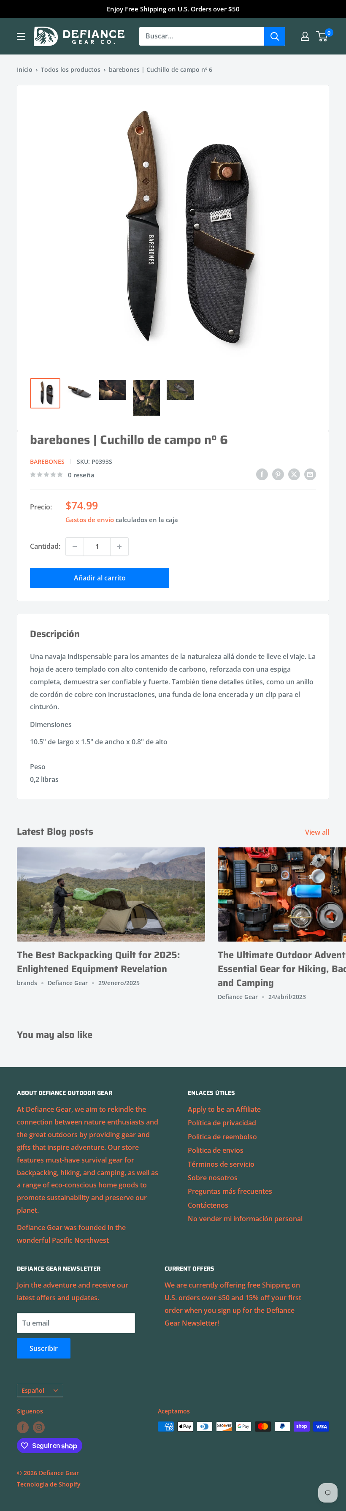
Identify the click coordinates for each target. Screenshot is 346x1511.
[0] (322, 36)
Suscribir (44, 1348)
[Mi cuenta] (305, 36)
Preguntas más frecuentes (230, 1191)
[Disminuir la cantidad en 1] (75, 546)
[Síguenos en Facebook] (23, 1427)
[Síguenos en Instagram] (39, 1427)
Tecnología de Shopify (49, 1484)
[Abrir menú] (21, 36)
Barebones (47, 461)
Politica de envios (215, 1150)
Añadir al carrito (100, 578)
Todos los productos (70, 69)
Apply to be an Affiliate (224, 1109)
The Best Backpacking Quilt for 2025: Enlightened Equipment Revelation (98, 961)
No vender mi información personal (245, 1218)
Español (33, 1390)
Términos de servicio (221, 1164)
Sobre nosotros (213, 1177)
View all (318, 832)
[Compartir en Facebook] (262, 474)
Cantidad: (45, 546)
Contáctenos (208, 1205)
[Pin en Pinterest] (278, 474)
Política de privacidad (222, 1122)
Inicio (24, 69)
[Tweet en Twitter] (294, 474)
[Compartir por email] (310, 474)
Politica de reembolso (222, 1136)
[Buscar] (274, 36)
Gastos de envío (89, 519)
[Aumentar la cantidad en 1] (119, 546)
